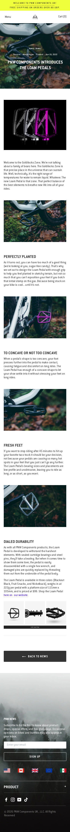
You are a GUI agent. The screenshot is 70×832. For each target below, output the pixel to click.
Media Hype (28, 55)
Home (31, 49)
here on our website (16, 595)
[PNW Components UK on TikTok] (26, 799)
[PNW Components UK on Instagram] (13, 799)
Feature (17, 55)
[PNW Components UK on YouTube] (19, 799)
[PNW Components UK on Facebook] (6, 799)
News (38, 49)
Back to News (37, 656)
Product (39, 55)
